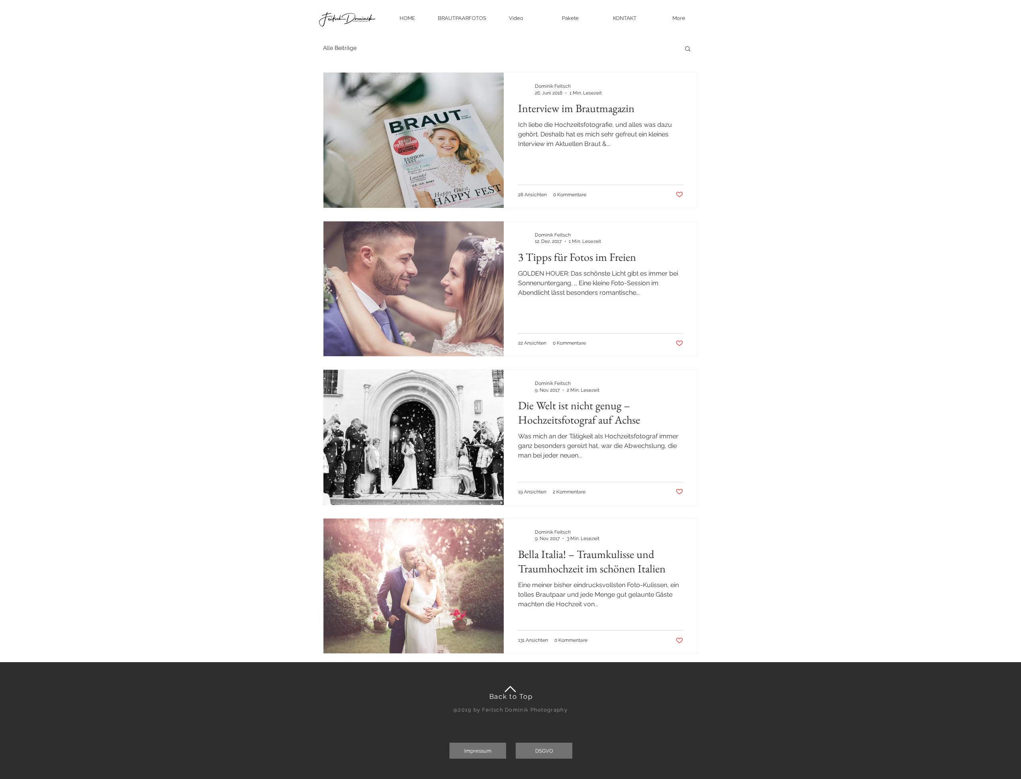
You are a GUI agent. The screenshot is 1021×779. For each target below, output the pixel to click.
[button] (679, 18)
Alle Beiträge (340, 48)
